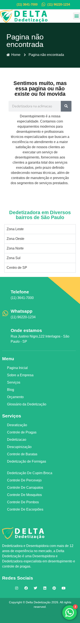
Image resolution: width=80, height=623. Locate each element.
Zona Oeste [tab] (15, 239)
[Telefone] (5, 294)
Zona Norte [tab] (15, 248)
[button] (76, 15)
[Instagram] (16, 588)
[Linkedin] (44, 588)
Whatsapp (21, 311)
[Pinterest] (54, 588)
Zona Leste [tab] (15, 229)
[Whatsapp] (5, 313)
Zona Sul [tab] (13, 258)
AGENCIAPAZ (46, 615)
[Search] (66, 106)
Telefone (20, 291)
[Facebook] (26, 588)
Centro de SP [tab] (17, 267)
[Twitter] (35, 588)
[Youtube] (63, 588)
